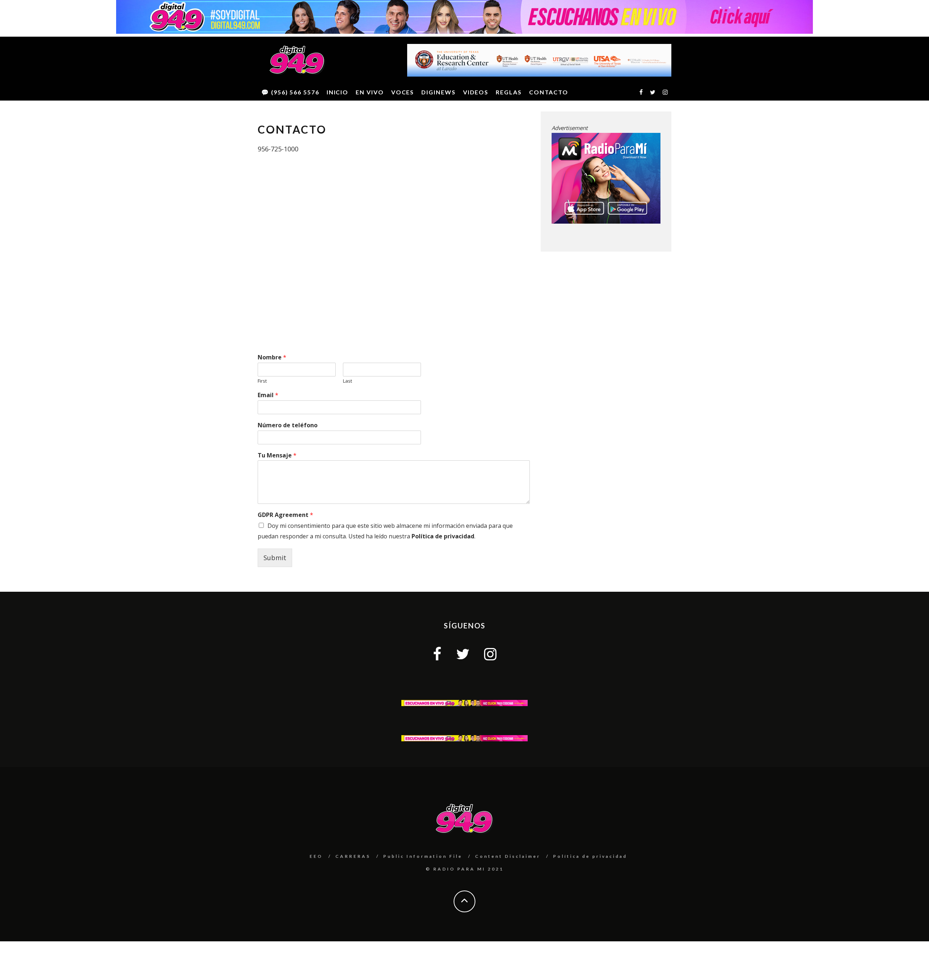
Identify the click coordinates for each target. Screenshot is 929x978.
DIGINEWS (438, 92)
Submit (274, 557)
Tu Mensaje (277, 455)
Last (347, 381)
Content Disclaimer (507, 856)
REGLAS (509, 92)
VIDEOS (476, 92)
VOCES (402, 92)
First (262, 381)
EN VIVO (370, 92)
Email (268, 395)
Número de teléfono (288, 425)
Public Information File (422, 856)
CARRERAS (353, 856)
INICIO (338, 92)
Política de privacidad (443, 536)
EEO (316, 856)
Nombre (272, 357)
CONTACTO (548, 92)
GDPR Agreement (285, 515)
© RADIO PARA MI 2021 (465, 869)
